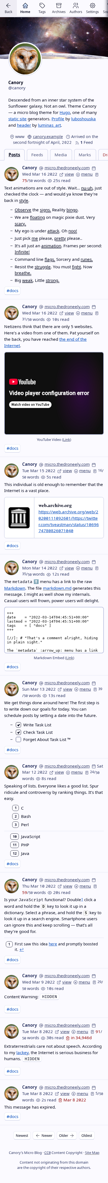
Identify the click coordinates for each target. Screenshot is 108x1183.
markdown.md (57, 588)
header (24, 125)
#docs (12, 290)
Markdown (14, 588)
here (53, 944)
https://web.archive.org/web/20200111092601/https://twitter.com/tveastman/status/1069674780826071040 (68, 521)
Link (66, 439)
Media (61, 154)
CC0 (47, 1152)
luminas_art (49, 125)
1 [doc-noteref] (82, 899)
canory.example (48, 136)
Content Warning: (22, 996)
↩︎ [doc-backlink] (21, 949)
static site (17, 118)
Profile (58, 118)
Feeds (37, 154)
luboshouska (83, 118)
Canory (29, 167)
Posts (14, 154)
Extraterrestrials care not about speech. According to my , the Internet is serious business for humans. (53, 1052)
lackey (22, 1052)
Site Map (92, 1152)
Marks (85, 154)
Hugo (65, 112)
